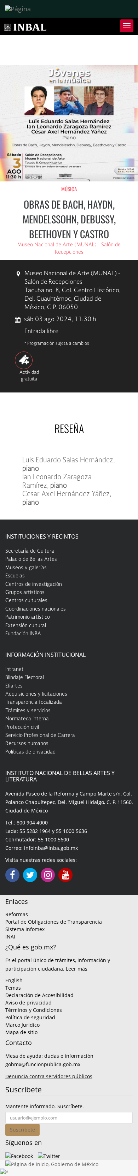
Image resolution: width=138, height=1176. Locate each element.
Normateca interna (27, 718)
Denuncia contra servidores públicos (48, 1076)
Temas (13, 987)
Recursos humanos (26, 743)
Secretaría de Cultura (29, 551)
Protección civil (22, 727)
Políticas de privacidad (30, 752)
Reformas (16, 914)
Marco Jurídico (22, 1024)
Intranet (14, 669)
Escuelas (15, 576)
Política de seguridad (30, 1017)
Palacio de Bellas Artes (31, 559)
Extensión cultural (25, 625)
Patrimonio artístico (27, 617)
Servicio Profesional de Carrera (40, 735)
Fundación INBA (23, 633)
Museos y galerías (26, 567)
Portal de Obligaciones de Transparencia (53, 921)
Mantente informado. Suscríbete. (44, 1106)
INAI (10, 936)
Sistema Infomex (25, 929)
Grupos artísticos (25, 592)
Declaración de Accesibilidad (39, 995)
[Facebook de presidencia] (19, 1155)
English (14, 980)
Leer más (76, 968)
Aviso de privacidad (28, 1002)
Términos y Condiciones (33, 1010)
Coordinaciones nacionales (35, 609)
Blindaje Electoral (24, 677)
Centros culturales (26, 600)
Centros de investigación (33, 584)
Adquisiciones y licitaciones (36, 694)
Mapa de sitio (21, 1032)
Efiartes (14, 686)
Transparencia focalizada (33, 702)
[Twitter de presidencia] (49, 1155)
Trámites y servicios (28, 710)
